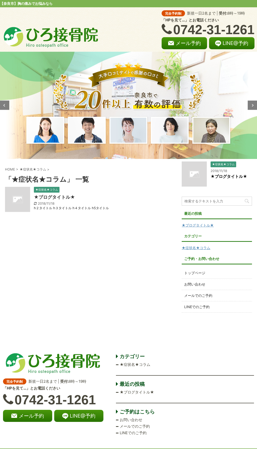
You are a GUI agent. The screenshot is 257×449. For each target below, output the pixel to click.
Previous (4, 105)
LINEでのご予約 (197, 307)
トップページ (194, 273)
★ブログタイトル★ (54, 197)
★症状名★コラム (196, 248)
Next (252, 105)
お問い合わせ (194, 284)
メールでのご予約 (198, 295)
